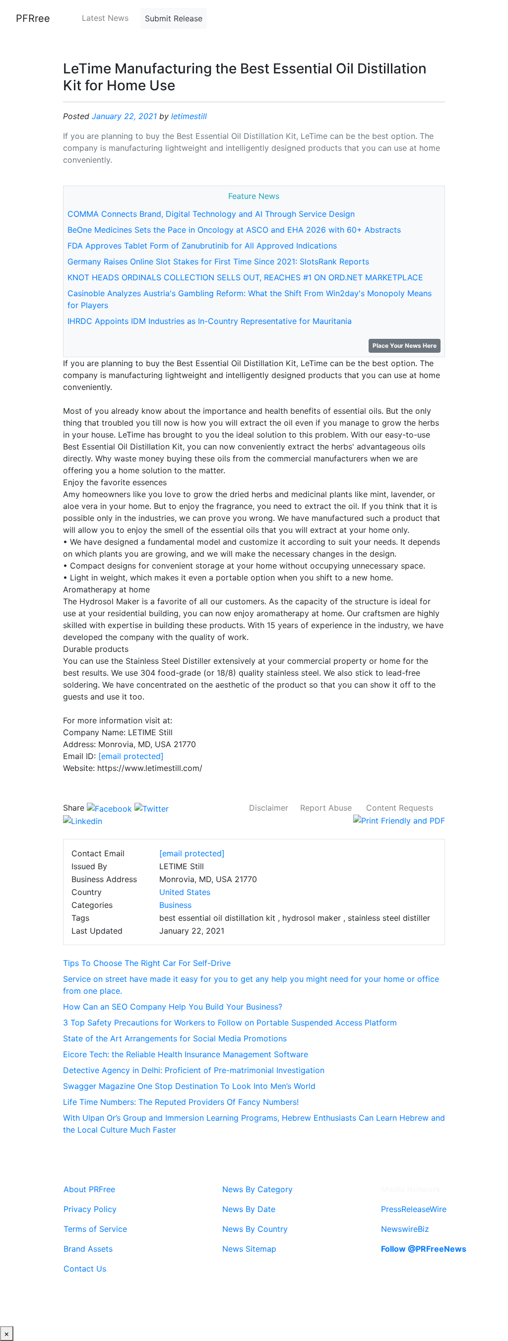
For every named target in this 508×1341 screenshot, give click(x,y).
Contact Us (85, 1269)
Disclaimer (268, 808)
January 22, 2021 (124, 116)
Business (175, 905)
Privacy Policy (90, 1209)
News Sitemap (249, 1249)
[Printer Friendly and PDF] (399, 820)
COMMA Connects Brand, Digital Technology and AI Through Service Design (211, 214)
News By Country (255, 1229)
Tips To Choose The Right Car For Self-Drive (147, 963)
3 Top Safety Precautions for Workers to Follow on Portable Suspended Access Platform (230, 1022)
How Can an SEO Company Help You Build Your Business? (172, 1007)
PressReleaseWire (413, 1209)
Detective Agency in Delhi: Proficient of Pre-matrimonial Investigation (193, 1070)
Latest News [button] (105, 18)
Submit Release (173, 18)
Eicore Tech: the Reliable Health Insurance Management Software (185, 1054)
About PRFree (89, 1189)
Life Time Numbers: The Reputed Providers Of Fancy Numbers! (181, 1102)
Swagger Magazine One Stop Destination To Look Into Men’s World (189, 1086)
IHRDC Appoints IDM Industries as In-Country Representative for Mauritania (209, 321)
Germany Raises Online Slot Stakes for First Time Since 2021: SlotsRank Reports (218, 261)
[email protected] (131, 756)
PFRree (33, 18)
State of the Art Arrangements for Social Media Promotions (175, 1038)
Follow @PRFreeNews (423, 1249)
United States (184, 892)
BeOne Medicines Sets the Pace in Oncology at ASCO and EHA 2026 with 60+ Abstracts (234, 230)
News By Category (257, 1189)
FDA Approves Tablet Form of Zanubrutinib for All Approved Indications (202, 246)
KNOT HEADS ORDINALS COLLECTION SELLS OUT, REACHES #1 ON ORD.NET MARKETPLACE (245, 277)
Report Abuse (326, 808)
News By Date (248, 1209)
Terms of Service (95, 1229)
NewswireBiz (405, 1229)
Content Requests (399, 808)
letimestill (189, 116)
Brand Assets (88, 1249)
